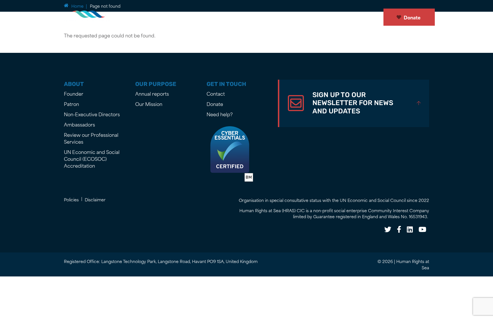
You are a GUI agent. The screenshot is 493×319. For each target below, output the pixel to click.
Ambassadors (79, 124)
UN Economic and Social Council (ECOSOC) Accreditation (92, 158)
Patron (71, 103)
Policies (71, 199)
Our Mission (198, 18)
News (170, 18)
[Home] (89, 17)
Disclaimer (95, 199)
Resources (349, 18)
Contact (216, 93)
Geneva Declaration (243, 18)
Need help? (220, 114)
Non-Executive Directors (92, 114)
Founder (73, 93)
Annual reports (152, 93)
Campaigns (315, 18)
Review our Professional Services (91, 138)
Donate (412, 17)
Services (284, 18)
